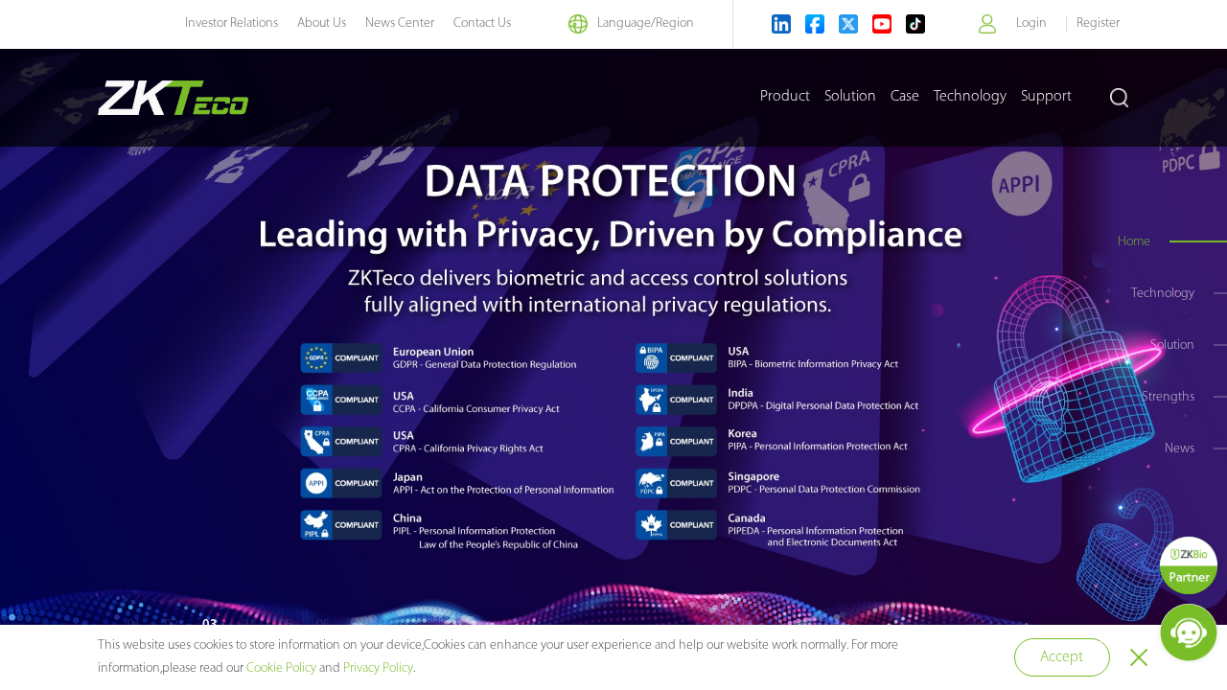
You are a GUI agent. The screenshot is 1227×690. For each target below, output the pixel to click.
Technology (970, 96)
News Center (399, 23)
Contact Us (482, 23)
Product (785, 96)
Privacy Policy (378, 668)
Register (1098, 23)
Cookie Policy (281, 668)
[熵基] (173, 97)
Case (905, 96)
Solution (850, 96)
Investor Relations (231, 23)
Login (1031, 23)
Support (1046, 96)
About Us (321, 23)
